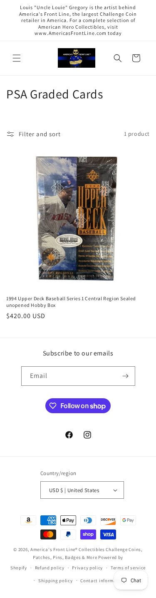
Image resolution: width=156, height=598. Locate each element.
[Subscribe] (125, 376)
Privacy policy (87, 568)
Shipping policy (55, 580)
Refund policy (49, 568)
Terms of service (128, 568)
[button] (16, 58)
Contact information (102, 580)
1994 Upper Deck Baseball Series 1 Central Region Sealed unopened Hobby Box (71, 301)
